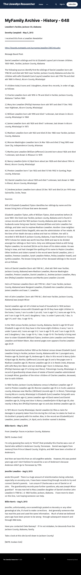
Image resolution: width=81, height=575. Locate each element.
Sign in (62, 4)
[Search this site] (56, 4)
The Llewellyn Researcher (19, 4)
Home (41, 4)
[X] (44, 559)
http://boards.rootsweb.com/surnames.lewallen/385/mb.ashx (32, 48)
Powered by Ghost (72, 559)
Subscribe (72, 4)
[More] (47, 4)
